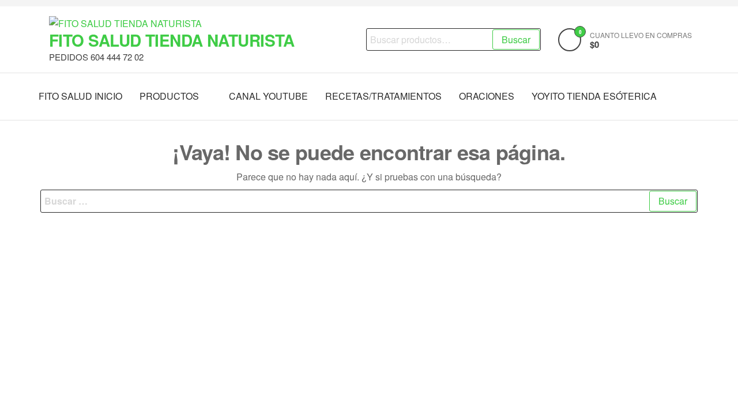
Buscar (516, 39)
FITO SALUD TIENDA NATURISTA (172, 40)
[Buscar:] (369, 201)
